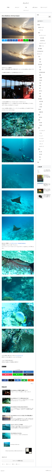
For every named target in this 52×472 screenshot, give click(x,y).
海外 (39, 127)
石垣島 (40, 125)
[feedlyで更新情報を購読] (24, 380)
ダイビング (39, 53)
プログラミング (42, 43)
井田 (40, 67)
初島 (40, 75)
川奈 (40, 82)
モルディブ (4, 366)
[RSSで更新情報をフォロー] (31, 380)
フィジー (41, 135)
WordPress (42, 40)
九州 (39, 56)
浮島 (40, 85)
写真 (38, 162)
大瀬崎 (40, 77)
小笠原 (40, 106)
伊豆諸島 (40, 98)
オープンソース (42, 35)
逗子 (40, 159)
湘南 (39, 149)
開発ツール (41, 45)
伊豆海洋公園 (42, 72)
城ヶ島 (40, 151)
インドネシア (42, 130)
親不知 (40, 117)
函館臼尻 (41, 112)
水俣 (40, 61)
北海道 (39, 109)
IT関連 (38, 24)
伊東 (40, 69)
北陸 (39, 114)
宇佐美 (40, 80)
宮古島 (40, 122)
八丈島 (40, 104)
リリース (41, 30)
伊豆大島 (41, 101)
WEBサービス (41, 27)
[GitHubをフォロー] (18, 380)
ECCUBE (42, 38)
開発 (39, 32)
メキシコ (41, 143)
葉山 (40, 157)
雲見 (40, 93)
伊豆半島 (40, 64)
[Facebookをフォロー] (5, 380)
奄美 (40, 59)
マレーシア (41, 141)
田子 (40, 88)
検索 (38, 14)
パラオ (40, 133)
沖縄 (39, 119)
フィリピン (41, 138)
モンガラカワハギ (19, 355)
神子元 (40, 90)
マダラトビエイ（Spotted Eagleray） (18, 243)
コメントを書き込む (18, 460)
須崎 (40, 96)
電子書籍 (40, 48)
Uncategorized (40, 51)
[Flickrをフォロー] (11, 380)
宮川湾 (40, 154)
